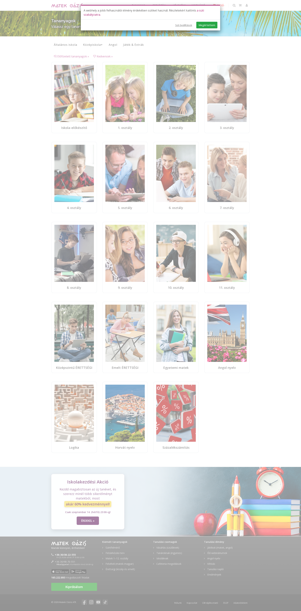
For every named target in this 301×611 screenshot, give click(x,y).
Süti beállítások (183, 25)
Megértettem (207, 25)
